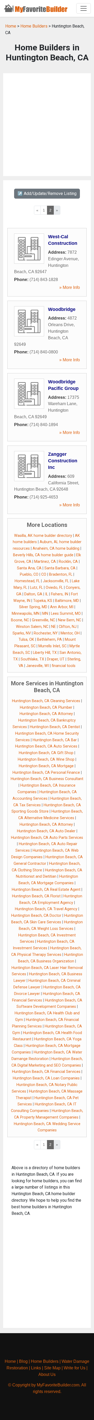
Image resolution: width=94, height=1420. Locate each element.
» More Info (69, 287)
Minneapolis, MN (25, 613)
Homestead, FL (27, 581)
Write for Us (74, 1368)
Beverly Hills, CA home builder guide (43, 555)
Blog (23, 1361)
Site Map (52, 1368)
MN (45, 613)
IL (46, 594)
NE (53, 626)
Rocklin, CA (68, 561)
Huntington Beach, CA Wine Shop (46, 759)
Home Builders (34, 26)
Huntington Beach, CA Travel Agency (46, 909)
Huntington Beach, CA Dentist (55, 727)
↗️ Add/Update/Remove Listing (47, 193)
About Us (47, 1374)
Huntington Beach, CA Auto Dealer (46, 831)
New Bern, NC (69, 620)
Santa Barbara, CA (59, 568)
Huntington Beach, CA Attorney (46, 714)
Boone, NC (20, 620)
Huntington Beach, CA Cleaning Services (46, 701)
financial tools (63, 666)
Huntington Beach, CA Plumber (46, 707)
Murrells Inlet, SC (52, 646)
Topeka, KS (42, 600)
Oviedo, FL (54, 587)
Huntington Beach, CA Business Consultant (47, 779)
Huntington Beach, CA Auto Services (46, 746)
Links (36, 1368)
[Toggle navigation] (83, 8)
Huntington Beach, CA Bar (55, 740)
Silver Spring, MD (33, 607)
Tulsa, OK (26, 639)
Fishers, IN (59, 594)
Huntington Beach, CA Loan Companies (46, 1078)
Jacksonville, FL (56, 581)
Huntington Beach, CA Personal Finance (46, 772)
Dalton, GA (33, 594)
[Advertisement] (47, 124)
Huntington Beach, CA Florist (36, 896)
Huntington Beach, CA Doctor (36, 915)
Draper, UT (55, 659)
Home (10, 26)
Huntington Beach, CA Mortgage (46, 766)
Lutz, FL (36, 587)
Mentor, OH (70, 633)
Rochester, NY (46, 633)
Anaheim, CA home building (56, 548)
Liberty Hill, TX (45, 652)
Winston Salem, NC (32, 626)
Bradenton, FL (60, 574)
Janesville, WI (37, 666)
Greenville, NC (43, 620)
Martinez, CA (45, 561)
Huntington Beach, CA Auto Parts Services (47, 837)
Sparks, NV (22, 633)
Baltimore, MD (67, 600)
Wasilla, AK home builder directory (43, 535)
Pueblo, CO (29, 574)
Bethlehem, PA (49, 639)
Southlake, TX (32, 659)
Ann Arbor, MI (61, 607)
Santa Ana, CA (29, 568)
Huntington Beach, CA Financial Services (46, 1071)
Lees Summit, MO (66, 613)
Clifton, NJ (68, 626)
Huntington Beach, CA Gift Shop (46, 753)
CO (43, 574)
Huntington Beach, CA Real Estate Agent (46, 889)
